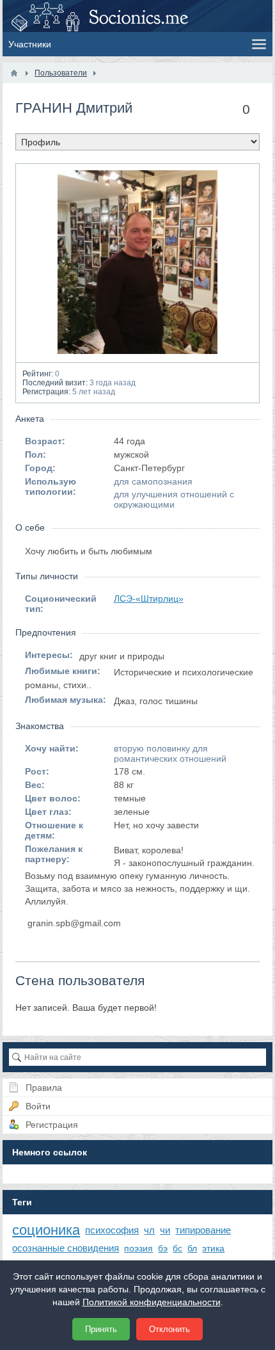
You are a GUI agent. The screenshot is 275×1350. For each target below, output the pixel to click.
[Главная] (14, 73)
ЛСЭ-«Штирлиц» (149, 598)
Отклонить (169, 1329)
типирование (203, 1230)
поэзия (138, 1248)
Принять (101, 1329)
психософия (112, 1230)
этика (213, 1248)
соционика (46, 1230)
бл (192, 1248)
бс (177, 1248)
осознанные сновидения (65, 1247)
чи (165, 1230)
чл (149, 1230)
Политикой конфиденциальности (151, 1302)
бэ (163, 1248)
